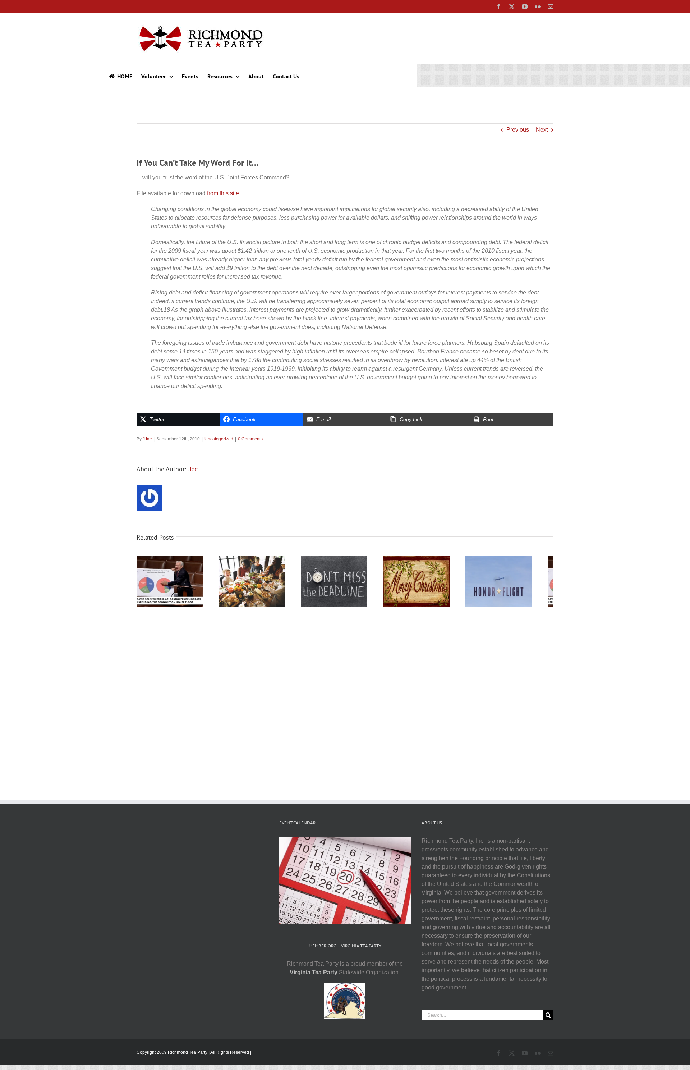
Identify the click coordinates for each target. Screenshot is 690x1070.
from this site (223, 193)
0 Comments (250, 439)
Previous (517, 130)
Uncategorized (218, 439)
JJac (147, 439)
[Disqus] (345, 703)
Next (542, 130)
